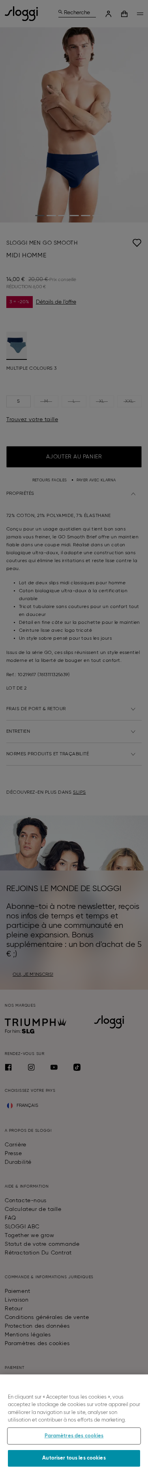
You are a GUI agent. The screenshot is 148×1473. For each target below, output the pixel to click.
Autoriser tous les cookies (73, 1458)
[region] (74, 1423)
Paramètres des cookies (74, 1436)
